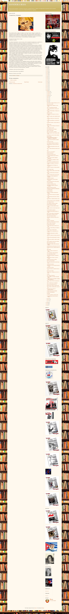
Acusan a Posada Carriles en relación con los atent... (53, 226)
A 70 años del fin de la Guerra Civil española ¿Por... (53, 195)
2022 (47, 73)
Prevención (48, 219)
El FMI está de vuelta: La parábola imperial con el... (53, 248)
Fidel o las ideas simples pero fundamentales (53, 213)
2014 (47, 83)
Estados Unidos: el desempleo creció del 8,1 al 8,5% (53, 272)
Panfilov (52, 599)
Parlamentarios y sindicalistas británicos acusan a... (53, 199)
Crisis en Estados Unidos (50, 169)
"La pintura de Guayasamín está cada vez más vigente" (53, 147)
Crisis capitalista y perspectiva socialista (52, 203)
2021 (47, 74)
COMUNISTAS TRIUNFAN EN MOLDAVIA (53, 188)
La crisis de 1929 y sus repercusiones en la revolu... (52, 231)
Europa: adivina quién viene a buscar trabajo (53, 181)
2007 (47, 303)
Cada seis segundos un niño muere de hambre (53, 241)
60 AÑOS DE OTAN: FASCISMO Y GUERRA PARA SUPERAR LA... (53, 279)
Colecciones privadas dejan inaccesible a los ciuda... (53, 212)
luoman (36, 607)
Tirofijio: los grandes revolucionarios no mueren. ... (52, 251)
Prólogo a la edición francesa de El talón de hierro (53, 173)
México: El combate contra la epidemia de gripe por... (53, 116)
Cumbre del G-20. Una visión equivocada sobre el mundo (53, 266)
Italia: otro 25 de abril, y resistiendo (52, 131)
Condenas (48, 274)
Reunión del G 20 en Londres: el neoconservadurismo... (51, 289)
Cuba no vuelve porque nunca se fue (52, 284)
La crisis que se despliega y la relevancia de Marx (52, 163)
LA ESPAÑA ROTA (49, 189)
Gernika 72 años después (50, 130)
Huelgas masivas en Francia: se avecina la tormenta (52, 258)
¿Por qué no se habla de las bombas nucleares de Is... (53, 235)
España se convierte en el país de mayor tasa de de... (53, 208)
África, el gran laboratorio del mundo (52, 107)
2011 (47, 87)
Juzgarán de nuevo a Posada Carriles (52, 229)
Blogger (43, 607)
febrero (48, 299)
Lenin (47, 150)
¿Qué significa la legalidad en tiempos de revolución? (52, 185)
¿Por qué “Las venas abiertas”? (51, 151)
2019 (47, 77)
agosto (48, 96)
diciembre (48, 91)
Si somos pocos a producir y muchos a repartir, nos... (53, 240)
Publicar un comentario (13, 80)
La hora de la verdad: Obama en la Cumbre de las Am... (53, 228)
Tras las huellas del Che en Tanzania (52, 129)
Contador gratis (46, 595)
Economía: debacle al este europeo (51, 204)
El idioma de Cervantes (50, 141)
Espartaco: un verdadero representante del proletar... (52, 193)
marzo (48, 298)
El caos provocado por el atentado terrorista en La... (53, 269)
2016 (47, 81)
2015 (47, 82)
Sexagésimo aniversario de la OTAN (52, 259)
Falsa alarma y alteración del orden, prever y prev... (53, 217)
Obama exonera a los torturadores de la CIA (53, 161)
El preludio (48, 293)
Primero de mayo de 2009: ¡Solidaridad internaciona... (52, 158)
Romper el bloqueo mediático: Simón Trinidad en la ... (53, 171)
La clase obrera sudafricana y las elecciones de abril (53, 121)
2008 (47, 302)
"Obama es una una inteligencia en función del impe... (53, 126)
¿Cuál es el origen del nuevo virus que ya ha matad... (53, 109)
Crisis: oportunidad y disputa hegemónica (52, 252)
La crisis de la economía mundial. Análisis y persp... (53, 206)
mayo (48, 100)
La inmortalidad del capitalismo (51, 209)
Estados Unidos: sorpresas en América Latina (53, 285)
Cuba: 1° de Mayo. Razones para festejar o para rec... (53, 149)
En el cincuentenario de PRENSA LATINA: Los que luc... (53, 160)
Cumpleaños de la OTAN (50, 267)
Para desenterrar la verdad (50, 127)
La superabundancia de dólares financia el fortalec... (52, 296)
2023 (47, 72)
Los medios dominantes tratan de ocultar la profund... (52, 156)
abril (48, 101)
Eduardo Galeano (49, 136)
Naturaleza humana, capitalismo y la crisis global (52, 106)
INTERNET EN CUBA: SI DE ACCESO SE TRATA (53, 244)
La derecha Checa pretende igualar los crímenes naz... (53, 237)
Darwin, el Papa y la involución (51, 223)
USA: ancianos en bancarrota (51, 275)
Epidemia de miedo (49, 112)
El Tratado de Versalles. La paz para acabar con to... (53, 123)
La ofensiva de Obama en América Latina (52, 294)
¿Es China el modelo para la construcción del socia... (53, 119)
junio (48, 99)
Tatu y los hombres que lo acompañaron (52, 282)
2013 (47, 85)
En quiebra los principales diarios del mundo (53, 221)
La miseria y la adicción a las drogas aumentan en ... (53, 167)
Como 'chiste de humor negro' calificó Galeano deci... (53, 262)
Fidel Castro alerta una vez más (51, 242)
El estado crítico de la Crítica (51, 224)
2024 (47, 71)
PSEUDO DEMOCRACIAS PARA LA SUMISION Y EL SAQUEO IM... (52, 138)
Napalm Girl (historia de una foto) (51, 187)
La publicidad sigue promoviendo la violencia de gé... (53, 197)
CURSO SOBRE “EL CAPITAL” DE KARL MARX (53, 277)
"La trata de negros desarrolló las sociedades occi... (53, 140)
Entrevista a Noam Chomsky (51, 260)
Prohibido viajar (49, 124)
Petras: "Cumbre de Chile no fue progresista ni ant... (53, 281)
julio (48, 97)
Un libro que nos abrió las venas (51, 154)
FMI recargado (49, 249)
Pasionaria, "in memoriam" (50, 220)
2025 (47, 69)
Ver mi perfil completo (53, 600)
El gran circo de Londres (50, 270)
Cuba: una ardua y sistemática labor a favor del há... (53, 287)
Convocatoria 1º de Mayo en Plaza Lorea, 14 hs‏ (53, 102)
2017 (47, 80)
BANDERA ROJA (17, 4)
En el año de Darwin (49, 191)
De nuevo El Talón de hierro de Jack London (53, 174)
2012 (47, 86)
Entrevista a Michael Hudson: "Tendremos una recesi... (53, 111)
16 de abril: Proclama (50, 182)
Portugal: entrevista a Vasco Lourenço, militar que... (53, 133)
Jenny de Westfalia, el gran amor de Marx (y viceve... (53, 145)
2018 (47, 78)
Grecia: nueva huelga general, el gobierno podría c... (52, 233)
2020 (47, 76)
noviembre (48, 92)
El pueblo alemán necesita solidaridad (52, 290)
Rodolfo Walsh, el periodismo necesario (52, 214)
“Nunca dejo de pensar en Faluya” (51, 215)
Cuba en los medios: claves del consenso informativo (52, 180)
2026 (47, 68)
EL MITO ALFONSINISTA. (51, 292)
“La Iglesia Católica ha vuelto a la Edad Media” (53, 200)
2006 (47, 305)
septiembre (48, 95)
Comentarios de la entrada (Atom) (17, 83)
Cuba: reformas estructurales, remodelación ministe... (52, 256)
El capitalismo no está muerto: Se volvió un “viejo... (53, 114)
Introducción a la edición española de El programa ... (52, 176)
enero (48, 300)
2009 (47, 90)
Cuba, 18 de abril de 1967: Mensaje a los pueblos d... (52, 165)
